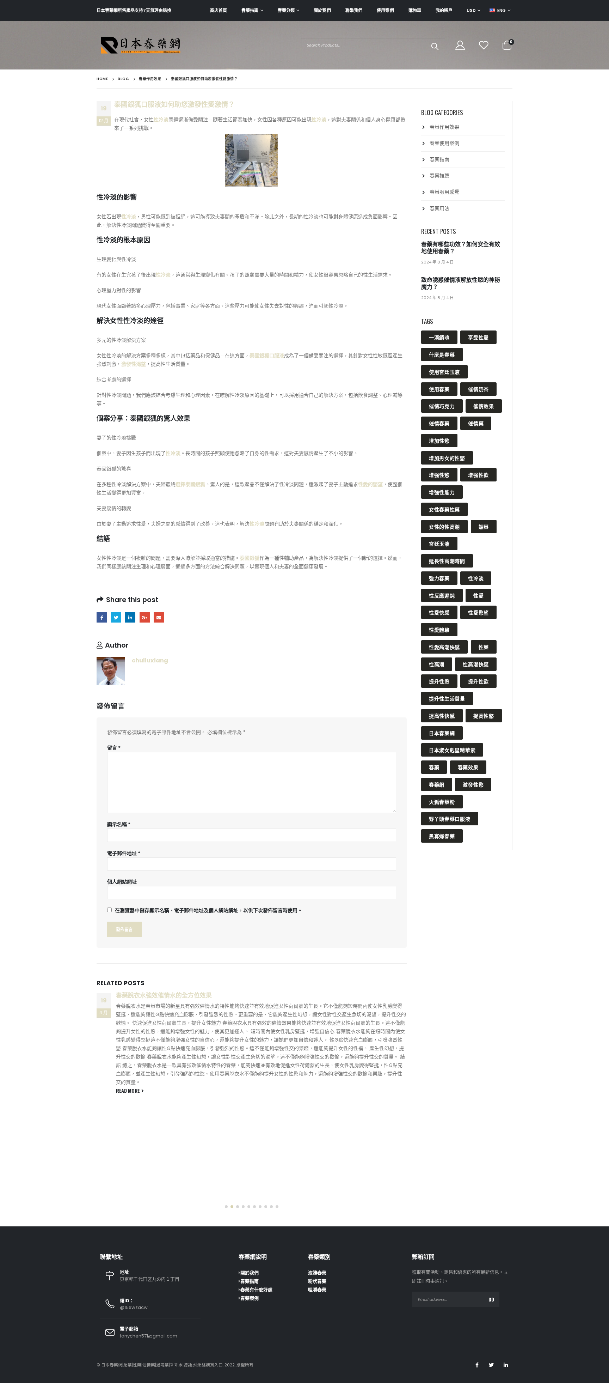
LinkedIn (130, 617)
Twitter (116, 617)
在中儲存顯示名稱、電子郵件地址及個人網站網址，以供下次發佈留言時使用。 (208, 910)
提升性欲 (478, 681)
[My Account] (460, 45)
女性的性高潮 (444, 526)
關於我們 (322, 10)
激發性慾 (473, 784)
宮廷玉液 (439, 543)
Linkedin (506, 1365)
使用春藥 (439, 389)
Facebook (102, 617)
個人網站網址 (122, 881)
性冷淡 (161, 119)
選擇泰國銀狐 (190, 484)
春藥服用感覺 (444, 191)
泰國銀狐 (249, 558)
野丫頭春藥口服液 (449, 818)
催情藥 (476, 423)
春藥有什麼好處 (256, 1289)
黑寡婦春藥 (442, 835)
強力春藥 (439, 578)
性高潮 (436, 664)
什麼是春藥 (442, 354)
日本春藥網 (442, 732)
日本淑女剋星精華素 (452, 749)
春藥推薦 (439, 175)
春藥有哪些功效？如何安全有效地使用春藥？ (460, 247)
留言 (114, 747)
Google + (145, 617)
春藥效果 (468, 767)
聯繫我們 (353, 10)
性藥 (484, 646)
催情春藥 (439, 423)
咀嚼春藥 (317, 1289)
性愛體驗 (439, 629)
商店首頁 (218, 10)
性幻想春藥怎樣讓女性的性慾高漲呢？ (167, 995)
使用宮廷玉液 (444, 371)
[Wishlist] (484, 45)
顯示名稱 (118, 824)
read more (128, 1149)
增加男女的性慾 (447, 457)
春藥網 (436, 784)
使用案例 (385, 10)
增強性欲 (478, 474)
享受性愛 (478, 337)
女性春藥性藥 (444, 509)
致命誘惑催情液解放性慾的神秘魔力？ (460, 283)
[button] (226, 1206)
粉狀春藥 (317, 1281)
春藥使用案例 (444, 143)
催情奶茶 (478, 389)
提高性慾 (483, 715)
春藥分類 (286, 10)
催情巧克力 (442, 406)
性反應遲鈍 (442, 595)
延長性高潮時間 (447, 560)
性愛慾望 (478, 612)
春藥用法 (439, 208)
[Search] (435, 45)
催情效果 (483, 406)
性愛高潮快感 (444, 646)
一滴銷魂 (439, 337)
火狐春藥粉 (442, 801)
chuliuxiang (150, 660)
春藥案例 (249, 1298)
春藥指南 (249, 10)
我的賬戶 (444, 10)
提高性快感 (442, 715)
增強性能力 (442, 492)
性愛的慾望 (370, 484)
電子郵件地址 (123, 853)
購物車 (414, 10)
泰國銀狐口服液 (267, 355)
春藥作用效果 (444, 127)
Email (159, 617)
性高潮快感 (476, 664)
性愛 (478, 595)
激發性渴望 (133, 364)
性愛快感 (439, 612)
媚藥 (484, 526)
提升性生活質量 (447, 698)
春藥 (434, 767)
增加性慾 (439, 440)
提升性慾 (439, 681)
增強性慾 (439, 474)
